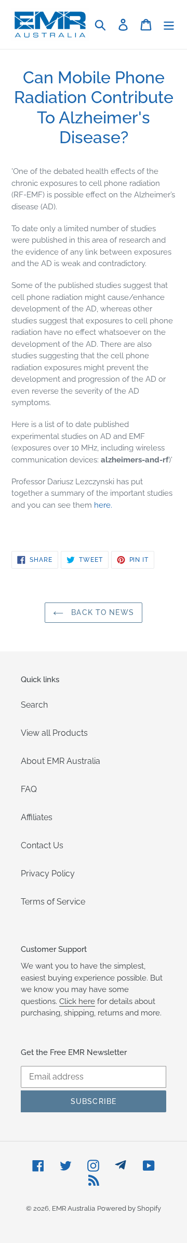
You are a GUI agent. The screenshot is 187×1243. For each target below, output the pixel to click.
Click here (77, 1001)
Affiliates (36, 817)
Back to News (101, 612)
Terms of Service (53, 902)
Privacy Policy (48, 873)
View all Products (54, 733)
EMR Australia (73, 1208)
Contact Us (42, 845)
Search (34, 705)
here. (103, 505)
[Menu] (168, 24)
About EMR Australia (60, 761)
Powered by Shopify (129, 1208)
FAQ (29, 789)
